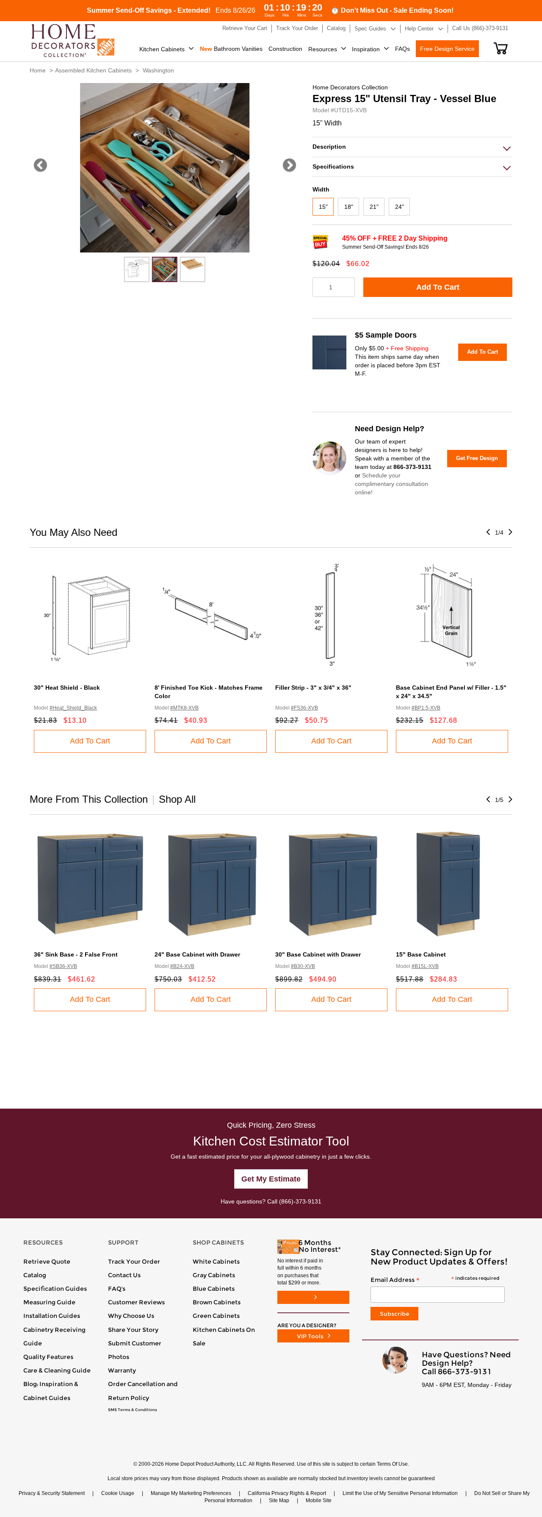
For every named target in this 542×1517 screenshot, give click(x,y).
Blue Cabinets (214, 1288)
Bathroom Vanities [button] (231, 48)
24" (399, 206)
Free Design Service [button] (447, 48)
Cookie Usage (117, 1493)
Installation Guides (51, 1316)
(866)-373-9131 (300, 1201)
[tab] (412, 146)
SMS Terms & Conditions (132, 1410)
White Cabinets (216, 1261)
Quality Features (48, 1357)
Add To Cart (437, 287)
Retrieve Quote (46, 1261)
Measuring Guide (49, 1302)
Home (38, 70)
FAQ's (116, 1288)
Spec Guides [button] (370, 28)
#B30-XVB (303, 966)
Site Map (279, 1500)
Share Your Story (133, 1330)
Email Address (435, 1280)
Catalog (34, 1275)
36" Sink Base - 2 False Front (76, 954)
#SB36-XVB (63, 966)
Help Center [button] (419, 28)
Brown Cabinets (217, 1302)
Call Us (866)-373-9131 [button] (480, 28)
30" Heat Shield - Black (67, 687)
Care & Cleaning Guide (57, 1370)
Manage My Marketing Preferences (191, 1493)
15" (323, 206)
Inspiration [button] (366, 49)
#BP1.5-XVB (426, 708)
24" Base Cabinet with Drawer (197, 954)
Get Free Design (477, 458)
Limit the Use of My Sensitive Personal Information (400, 1493)
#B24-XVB (182, 966)
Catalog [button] (336, 28)
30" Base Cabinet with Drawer (318, 954)
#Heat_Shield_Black (73, 708)
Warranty (122, 1370)
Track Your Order (134, 1261)
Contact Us (124, 1275)
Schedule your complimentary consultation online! (391, 484)
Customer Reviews (136, 1302)
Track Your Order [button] (297, 28)
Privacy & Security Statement (52, 1493)
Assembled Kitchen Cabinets (93, 70)
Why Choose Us (131, 1316)
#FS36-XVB (304, 708)
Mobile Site (319, 1500)
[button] (500, 48)
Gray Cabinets (214, 1275)
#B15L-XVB (425, 966)
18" (348, 206)
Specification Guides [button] (55, 1288)
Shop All (177, 799)
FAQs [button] (402, 48)
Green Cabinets (216, 1316)
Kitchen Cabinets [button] (162, 49)
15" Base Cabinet (421, 954)
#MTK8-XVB (184, 708)
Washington (158, 70)
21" (374, 206)
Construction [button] (285, 48)
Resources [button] (322, 49)
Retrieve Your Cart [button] (244, 28)
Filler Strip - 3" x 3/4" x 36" (313, 687)
